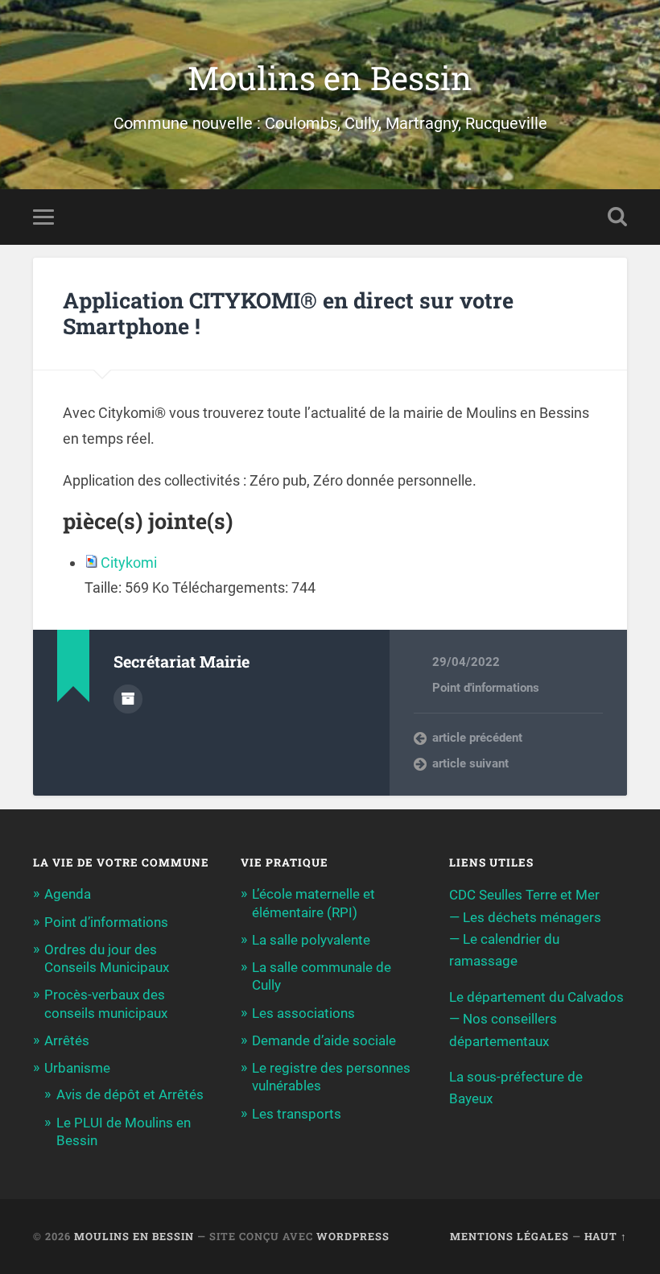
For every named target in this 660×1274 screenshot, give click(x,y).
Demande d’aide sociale (324, 1040)
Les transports (296, 1114)
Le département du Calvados (536, 997)
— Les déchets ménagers (525, 917)
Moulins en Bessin (330, 77)
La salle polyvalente (311, 940)
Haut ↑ (605, 1236)
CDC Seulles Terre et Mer (524, 895)
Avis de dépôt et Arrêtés (130, 1094)
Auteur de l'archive (127, 699)
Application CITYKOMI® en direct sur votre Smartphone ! (288, 313)
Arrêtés (66, 1040)
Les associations (303, 1013)
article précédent (477, 737)
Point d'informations (485, 687)
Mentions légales (509, 1236)
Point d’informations (106, 922)
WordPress (353, 1236)
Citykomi (129, 562)
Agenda (67, 894)
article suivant (470, 763)
